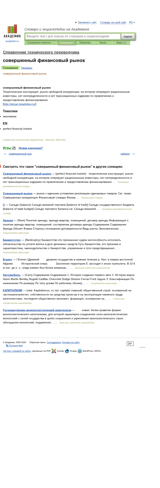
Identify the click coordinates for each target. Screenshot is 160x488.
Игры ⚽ (121, 42)
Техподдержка (54, 342)
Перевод (26, 67)
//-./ (20, 104)
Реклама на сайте (71, 342)
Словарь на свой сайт (113, 22)
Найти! (128, 36)
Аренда (8, 220)
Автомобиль (11, 274)
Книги (103, 42)
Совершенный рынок (17, 193)
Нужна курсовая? (31, 148)
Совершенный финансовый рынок (27, 173)
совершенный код (20, 153)
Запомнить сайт (87, 22)
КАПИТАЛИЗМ (12, 290)
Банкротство (12, 239)
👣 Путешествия (14, 345)
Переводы (85, 42)
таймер (125, 153)
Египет (7, 259)
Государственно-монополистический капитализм (37, 310)
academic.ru (12, 41)
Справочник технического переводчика (40, 42)
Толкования (66, 42)
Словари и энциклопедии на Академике (56, 29)
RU (131, 22)
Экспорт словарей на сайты (17, 351)
